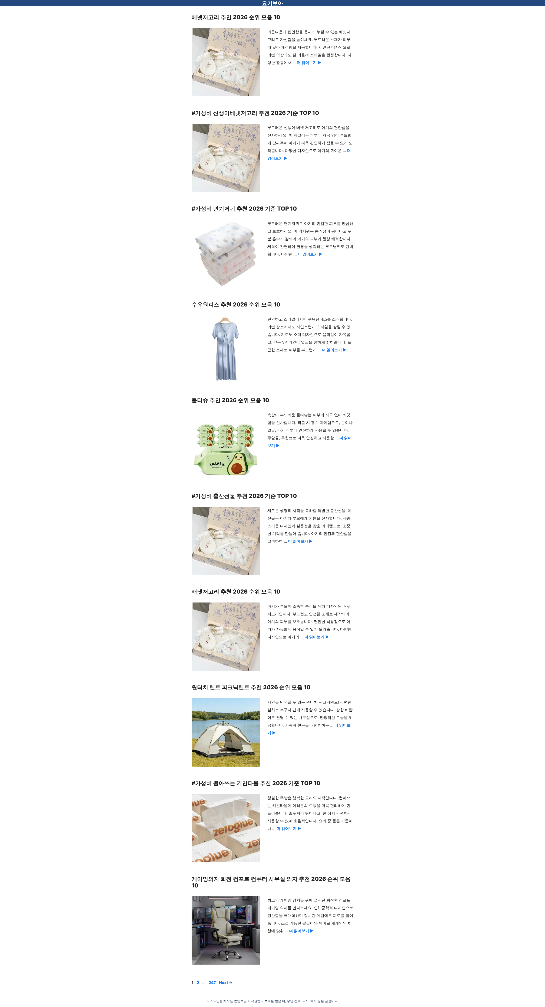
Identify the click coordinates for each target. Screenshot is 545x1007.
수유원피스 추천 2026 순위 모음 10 (236, 304)
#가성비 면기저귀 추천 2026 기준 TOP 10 (244, 208)
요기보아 (272, 3)
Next (225, 982)
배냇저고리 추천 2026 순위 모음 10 (236, 591)
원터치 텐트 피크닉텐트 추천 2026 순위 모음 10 (251, 687)
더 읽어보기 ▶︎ (309, 62)
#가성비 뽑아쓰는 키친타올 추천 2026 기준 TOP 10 (256, 783)
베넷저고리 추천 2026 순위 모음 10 (236, 17)
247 (212, 982)
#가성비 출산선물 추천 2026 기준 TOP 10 (244, 496)
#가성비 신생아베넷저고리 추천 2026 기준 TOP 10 (255, 113)
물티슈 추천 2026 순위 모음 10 (230, 400)
